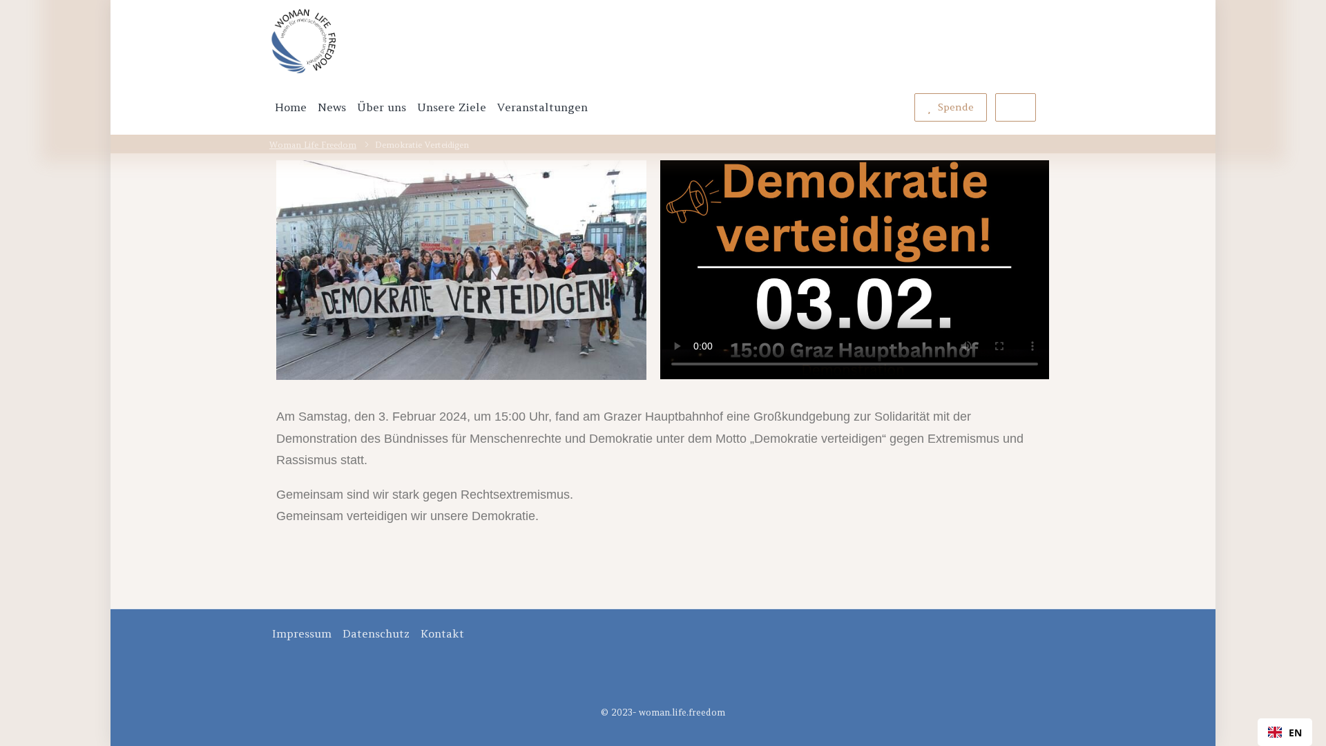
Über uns (381, 107)
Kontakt (442, 633)
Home (291, 107)
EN (1295, 732)
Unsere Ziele (451, 107)
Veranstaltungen (542, 107)
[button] (1285, 732)
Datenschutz (376, 633)
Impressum (302, 633)
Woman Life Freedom (312, 145)
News (332, 107)
